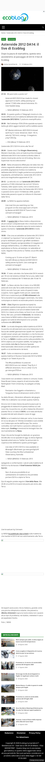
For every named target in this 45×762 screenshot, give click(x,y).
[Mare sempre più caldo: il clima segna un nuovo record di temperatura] (8, 643)
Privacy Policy (34, 733)
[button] (43, 27)
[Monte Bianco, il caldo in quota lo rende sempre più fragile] (8, 688)
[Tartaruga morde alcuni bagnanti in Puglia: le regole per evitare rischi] (8, 677)
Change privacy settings (37, 760)
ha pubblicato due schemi (18, 533)
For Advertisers (22, 737)
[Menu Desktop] (3, 27)
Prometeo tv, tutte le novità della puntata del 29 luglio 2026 (27, 698)
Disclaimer (21, 733)
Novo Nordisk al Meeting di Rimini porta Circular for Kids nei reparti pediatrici (29, 709)
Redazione (9, 733)
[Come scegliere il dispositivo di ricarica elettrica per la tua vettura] (8, 654)
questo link (13, 221)
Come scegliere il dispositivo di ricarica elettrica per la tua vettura (29, 652)
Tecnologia (11, 39)
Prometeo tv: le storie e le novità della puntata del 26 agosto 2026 (29, 663)
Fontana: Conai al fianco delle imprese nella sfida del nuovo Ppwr (28, 721)
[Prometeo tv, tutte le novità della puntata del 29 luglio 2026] (8, 700)
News (3, 39)
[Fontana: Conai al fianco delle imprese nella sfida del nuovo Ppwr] (8, 723)
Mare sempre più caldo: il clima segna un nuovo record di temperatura (29, 641)
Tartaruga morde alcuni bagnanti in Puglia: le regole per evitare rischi (28, 675)
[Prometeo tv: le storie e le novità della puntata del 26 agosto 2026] (8, 666)
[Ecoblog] (15, 17)
